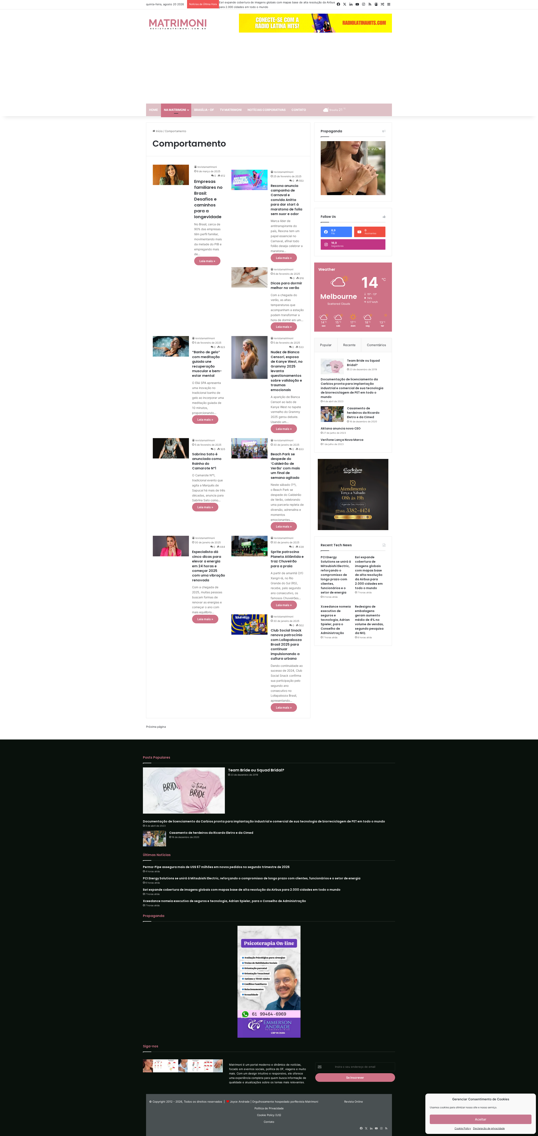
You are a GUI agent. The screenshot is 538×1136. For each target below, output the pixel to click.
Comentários (376, 345)
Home (153, 110)
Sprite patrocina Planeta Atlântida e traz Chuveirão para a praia (287, 558)
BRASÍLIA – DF (204, 110)
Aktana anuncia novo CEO (341, 428)
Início (159, 131)
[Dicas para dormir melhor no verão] (249, 277)
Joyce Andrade (240, 1101)
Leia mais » (207, 261)
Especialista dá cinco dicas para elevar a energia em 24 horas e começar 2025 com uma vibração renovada (208, 565)
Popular (326, 345)
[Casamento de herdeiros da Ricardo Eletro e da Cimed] (332, 414)
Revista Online (353, 1101)
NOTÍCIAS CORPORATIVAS (267, 110)
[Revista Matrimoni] (177, 24)
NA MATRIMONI (175, 110)
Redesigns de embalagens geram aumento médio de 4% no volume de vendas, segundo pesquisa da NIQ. (369, 619)
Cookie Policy (463, 1128)
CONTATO (298, 110)
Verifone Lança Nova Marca (342, 440)
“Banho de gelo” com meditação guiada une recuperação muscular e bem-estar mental (207, 364)
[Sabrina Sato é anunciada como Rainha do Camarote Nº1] (171, 448)
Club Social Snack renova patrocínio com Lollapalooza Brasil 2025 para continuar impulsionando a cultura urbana (286, 644)
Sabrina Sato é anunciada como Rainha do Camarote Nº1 (207, 461)
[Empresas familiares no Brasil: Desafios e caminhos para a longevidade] (171, 175)
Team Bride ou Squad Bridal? (256, 770)
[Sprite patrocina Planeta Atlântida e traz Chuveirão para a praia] (249, 546)
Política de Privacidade (269, 1108)
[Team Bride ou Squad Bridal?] (332, 366)
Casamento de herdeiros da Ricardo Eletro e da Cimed (363, 412)
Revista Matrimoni (306, 1101)
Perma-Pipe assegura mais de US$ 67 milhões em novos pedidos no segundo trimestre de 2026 (216, 867)
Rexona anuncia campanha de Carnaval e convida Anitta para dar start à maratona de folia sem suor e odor (286, 199)
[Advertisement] (269, 70)
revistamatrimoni (207, 166)
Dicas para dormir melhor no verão (286, 285)
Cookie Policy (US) (269, 1115)
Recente (349, 345)
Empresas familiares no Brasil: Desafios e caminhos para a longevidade (208, 199)
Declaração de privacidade (489, 1128)
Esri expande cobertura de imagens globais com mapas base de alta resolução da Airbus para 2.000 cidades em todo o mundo (369, 572)
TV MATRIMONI (231, 110)
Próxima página (156, 726)
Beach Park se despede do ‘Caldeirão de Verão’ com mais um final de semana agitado (285, 466)
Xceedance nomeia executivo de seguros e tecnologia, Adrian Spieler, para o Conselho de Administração (336, 619)
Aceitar (480, 1119)
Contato (269, 1121)
